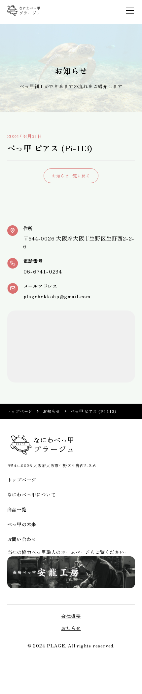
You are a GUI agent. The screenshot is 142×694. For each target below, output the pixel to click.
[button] (128, 10)
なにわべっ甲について (31, 494)
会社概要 (71, 615)
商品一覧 (17, 509)
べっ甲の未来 (22, 524)
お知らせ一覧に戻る (71, 175)
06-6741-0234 (42, 271)
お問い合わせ (22, 539)
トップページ (20, 411)
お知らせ (51, 411)
